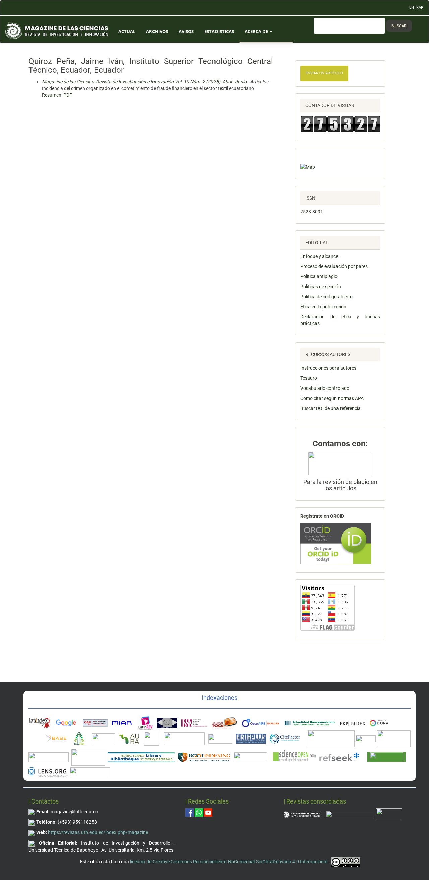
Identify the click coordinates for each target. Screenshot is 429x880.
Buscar (399, 26)
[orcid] (335, 543)
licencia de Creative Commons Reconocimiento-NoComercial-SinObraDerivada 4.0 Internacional (228, 861)
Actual (126, 31)
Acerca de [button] (257, 31)
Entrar (416, 7)
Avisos (186, 31)
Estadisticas (219, 31)
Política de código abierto (326, 296)
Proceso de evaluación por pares (334, 266)
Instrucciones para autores (328, 368)
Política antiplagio (319, 276)
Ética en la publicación (323, 306)
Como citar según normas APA (332, 398)
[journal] (389, 814)
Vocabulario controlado (324, 388)
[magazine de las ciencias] (55, 738)
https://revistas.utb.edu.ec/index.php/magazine (98, 832)
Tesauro (308, 378)
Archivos (157, 31)
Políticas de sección (320, 286)
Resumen (51, 95)
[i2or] (151, 738)
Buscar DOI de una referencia (330, 408)
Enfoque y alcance (319, 256)
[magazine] (302, 814)
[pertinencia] (349, 814)
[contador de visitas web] (340, 124)
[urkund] (340, 463)
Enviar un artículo (324, 73)
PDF (67, 95)
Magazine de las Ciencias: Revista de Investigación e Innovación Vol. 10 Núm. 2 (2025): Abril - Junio (144, 81)
